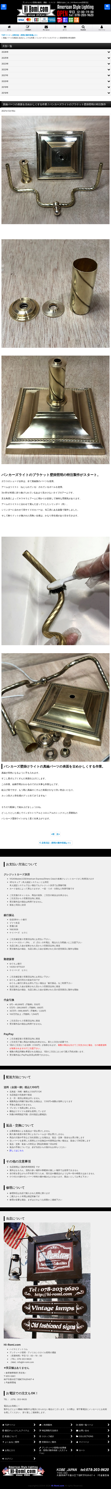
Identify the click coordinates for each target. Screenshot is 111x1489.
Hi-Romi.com (57, 1485)
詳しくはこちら (17, 1150)
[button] (4, 7)
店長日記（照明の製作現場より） (56, 842)
